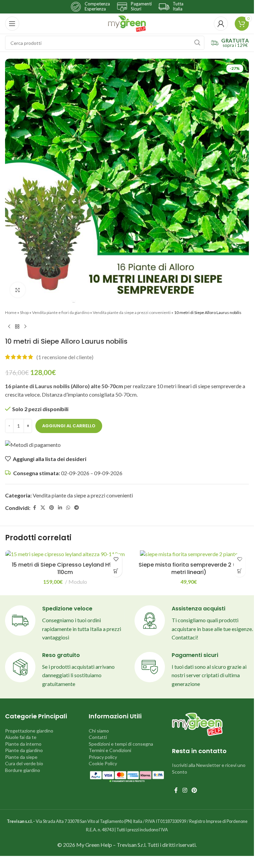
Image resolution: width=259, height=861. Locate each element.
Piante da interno (23, 744)
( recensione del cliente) (64, 357)
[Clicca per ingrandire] (17, 289)
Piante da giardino (24, 750)
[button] (116, 571)
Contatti (98, 737)
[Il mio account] (220, 23)
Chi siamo (99, 731)
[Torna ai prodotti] (17, 326)
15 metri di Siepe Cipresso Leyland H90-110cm (65, 568)
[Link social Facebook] (34, 507)
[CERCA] (197, 43)
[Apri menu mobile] (12, 23)
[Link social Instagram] (184, 790)
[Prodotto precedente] (9, 326)
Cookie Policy (103, 763)
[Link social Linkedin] (60, 507)
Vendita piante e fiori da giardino (60, 312)
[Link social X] (42, 507)
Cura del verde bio (24, 763)
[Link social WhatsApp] (68, 507)
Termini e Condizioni (110, 750)
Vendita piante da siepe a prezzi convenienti (132, 312)
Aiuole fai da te (20, 737)
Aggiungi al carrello (68, 426)
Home (11, 312)
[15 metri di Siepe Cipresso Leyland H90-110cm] (65, 554)
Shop (24, 312)
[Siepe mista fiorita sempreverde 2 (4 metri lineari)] (189, 554)
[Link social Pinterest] (51, 507)
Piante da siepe (21, 757)
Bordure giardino (22, 770)
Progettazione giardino (29, 731)
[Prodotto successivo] (25, 326)
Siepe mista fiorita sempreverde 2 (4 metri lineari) (189, 568)
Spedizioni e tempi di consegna (121, 744)
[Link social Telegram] (76, 507)
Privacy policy (103, 757)
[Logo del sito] (127, 23)
